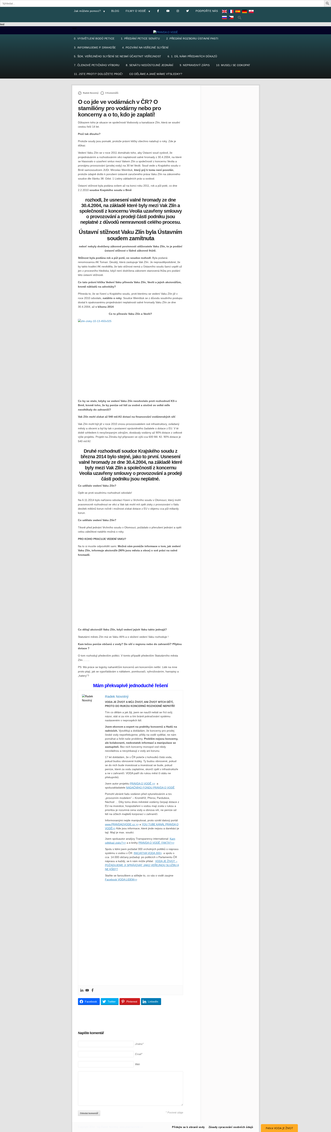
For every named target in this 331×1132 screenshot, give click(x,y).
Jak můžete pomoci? (87, 10)
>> (114, 828)
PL (252, 14)
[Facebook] (92, 990)
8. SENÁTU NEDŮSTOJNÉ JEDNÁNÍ (149, 65)
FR (232, 14)
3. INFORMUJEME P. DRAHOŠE (95, 47)
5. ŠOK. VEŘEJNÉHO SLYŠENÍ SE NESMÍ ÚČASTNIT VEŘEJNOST (117, 56)
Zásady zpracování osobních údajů (231, 1127)
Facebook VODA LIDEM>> (121, 879)
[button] (239, 17)
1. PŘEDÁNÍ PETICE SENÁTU (140, 38)
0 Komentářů (111, 93)
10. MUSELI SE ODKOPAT (233, 65)
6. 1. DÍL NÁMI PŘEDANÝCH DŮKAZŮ (192, 56)
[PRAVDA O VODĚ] (165, 32)
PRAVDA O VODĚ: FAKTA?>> (156, 842)
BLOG (115, 10)
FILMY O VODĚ (136, 10)
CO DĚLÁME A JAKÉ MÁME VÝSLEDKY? (155, 73)
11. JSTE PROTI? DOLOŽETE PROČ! (98, 73)
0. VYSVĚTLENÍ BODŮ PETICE (94, 38)
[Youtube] (87, 990)
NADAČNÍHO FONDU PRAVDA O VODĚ (150, 787)
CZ (232, 20)
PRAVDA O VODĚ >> (142, 783)
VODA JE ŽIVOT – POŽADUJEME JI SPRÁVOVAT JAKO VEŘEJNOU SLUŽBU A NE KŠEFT (142, 865)
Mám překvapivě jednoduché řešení (130, 685)
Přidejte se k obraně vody (188, 1127)
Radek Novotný (90, 93)
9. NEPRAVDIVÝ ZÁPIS (195, 65)
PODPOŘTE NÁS (207, 10)
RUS (225, 20)
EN (225, 14)
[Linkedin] (82, 990)
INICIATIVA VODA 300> (148, 853)
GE (245, 14)
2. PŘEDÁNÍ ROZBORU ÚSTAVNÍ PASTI (192, 38)
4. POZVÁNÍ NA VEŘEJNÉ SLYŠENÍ (145, 47)
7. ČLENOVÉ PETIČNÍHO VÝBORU (97, 65)
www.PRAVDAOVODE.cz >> (122, 824)
